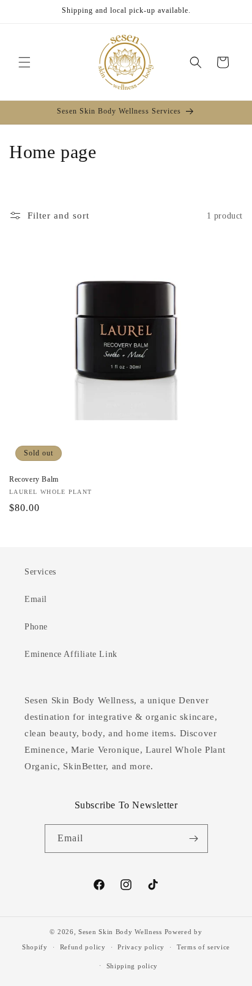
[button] (24, 62)
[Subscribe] (193, 838)
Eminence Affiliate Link (70, 654)
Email (35, 599)
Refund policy (83, 947)
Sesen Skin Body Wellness (120, 931)
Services (40, 571)
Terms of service (203, 947)
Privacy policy (141, 947)
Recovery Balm (34, 479)
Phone (36, 626)
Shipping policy (132, 966)
